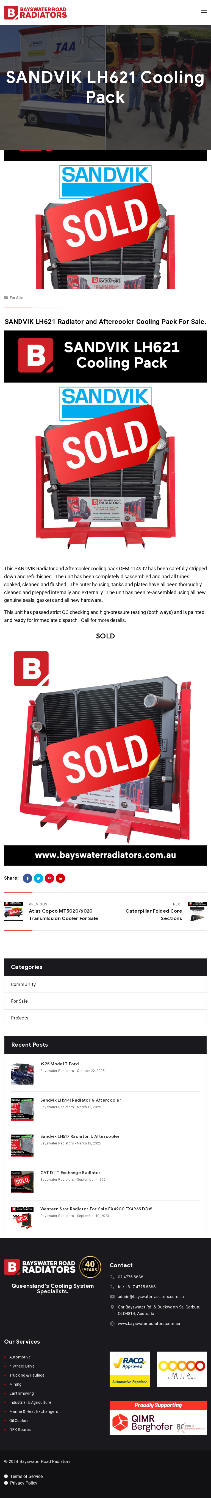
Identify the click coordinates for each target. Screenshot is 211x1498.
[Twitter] (38, 878)
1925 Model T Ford (59, 1063)
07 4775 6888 (130, 1276)
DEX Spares (20, 1429)
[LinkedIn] (60, 878)
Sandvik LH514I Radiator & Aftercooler (80, 1100)
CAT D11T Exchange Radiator (70, 1172)
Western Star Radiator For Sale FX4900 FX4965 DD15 (96, 1209)
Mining (15, 1384)
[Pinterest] (49, 878)
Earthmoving (21, 1393)
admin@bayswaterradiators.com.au (151, 1296)
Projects (19, 1018)
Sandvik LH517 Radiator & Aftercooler (80, 1136)
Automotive (20, 1357)
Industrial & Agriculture (30, 1402)
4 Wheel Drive (22, 1366)
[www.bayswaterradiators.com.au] (112, 1323)
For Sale (16, 297)
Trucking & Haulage (27, 1375)
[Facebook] (27, 878)
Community (23, 984)
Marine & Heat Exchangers (33, 1411)
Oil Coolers (19, 1420)
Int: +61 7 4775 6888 (137, 1286)
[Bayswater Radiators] (35, 12)
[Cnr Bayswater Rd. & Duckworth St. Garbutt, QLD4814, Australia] (112, 1307)
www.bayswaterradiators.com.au (149, 1323)
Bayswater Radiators (57, 1070)
